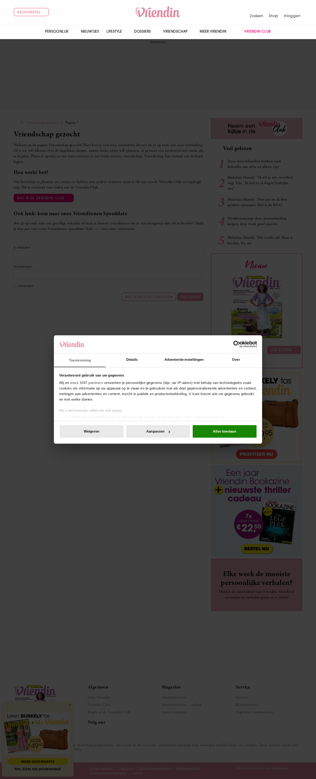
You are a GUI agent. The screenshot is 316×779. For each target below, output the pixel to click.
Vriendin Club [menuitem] (257, 31)
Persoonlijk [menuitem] (56, 31)
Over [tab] (236, 359)
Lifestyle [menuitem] (114, 31)
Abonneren (28, 12)
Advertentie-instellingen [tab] (184, 359)
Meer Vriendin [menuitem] (213, 31)
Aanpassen (155, 431)
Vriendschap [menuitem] (175, 31)
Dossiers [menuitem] (142, 31)
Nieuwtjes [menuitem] (90, 31)
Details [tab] (132, 359)
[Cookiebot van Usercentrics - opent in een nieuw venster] (237, 344)
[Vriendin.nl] (158, 12)
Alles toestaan (224, 431)
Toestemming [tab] (80, 360)
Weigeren (91, 431)
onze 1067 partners (86, 383)
